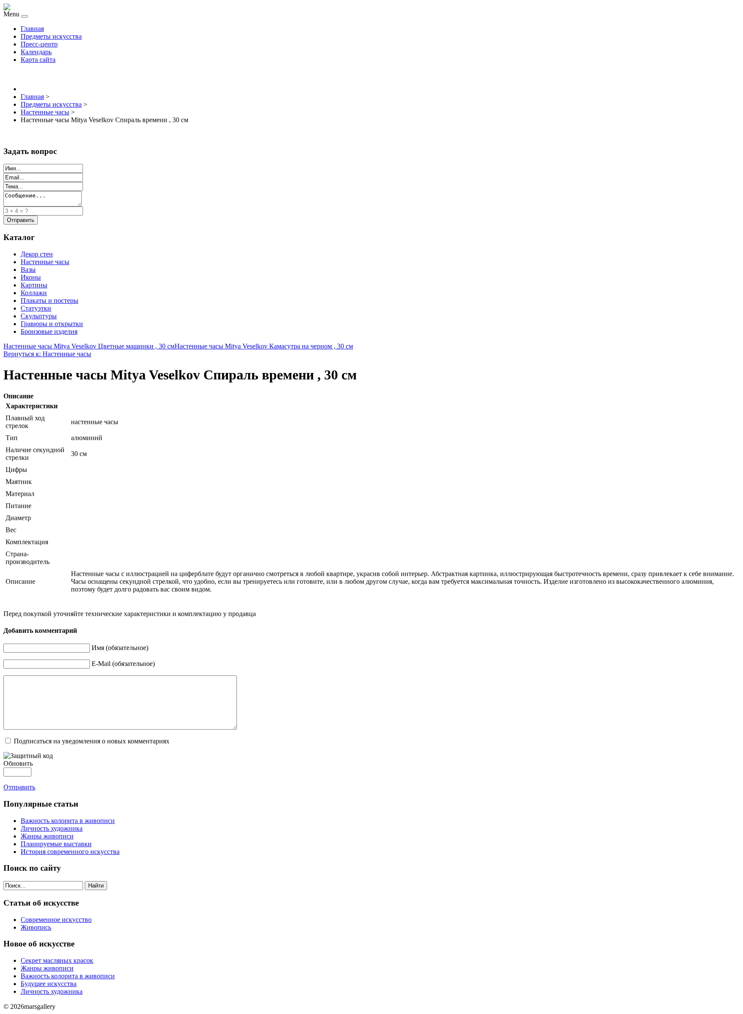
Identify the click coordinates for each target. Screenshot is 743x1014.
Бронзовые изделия (49, 331)
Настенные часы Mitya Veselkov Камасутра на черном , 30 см (264, 346)
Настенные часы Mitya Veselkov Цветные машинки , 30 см (89, 346)
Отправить (19, 787)
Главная (32, 28)
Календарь (36, 51)
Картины (34, 285)
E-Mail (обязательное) (123, 663)
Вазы (28, 269)
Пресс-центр (39, 44)
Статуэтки (36, 308)
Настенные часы (45, 261)
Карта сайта (38, 59)
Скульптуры (39, 316)
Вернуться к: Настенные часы (47, 354)
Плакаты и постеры (49, 300)
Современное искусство (56, 919)
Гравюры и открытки (52, 323)
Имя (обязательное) (120, 647)
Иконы (31, 277)
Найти (96, 885)
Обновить (18, 763)
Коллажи (34, 292)
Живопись (36, 927)
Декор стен (37, 254)
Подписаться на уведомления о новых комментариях (91, 741)
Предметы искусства (51, 36)
